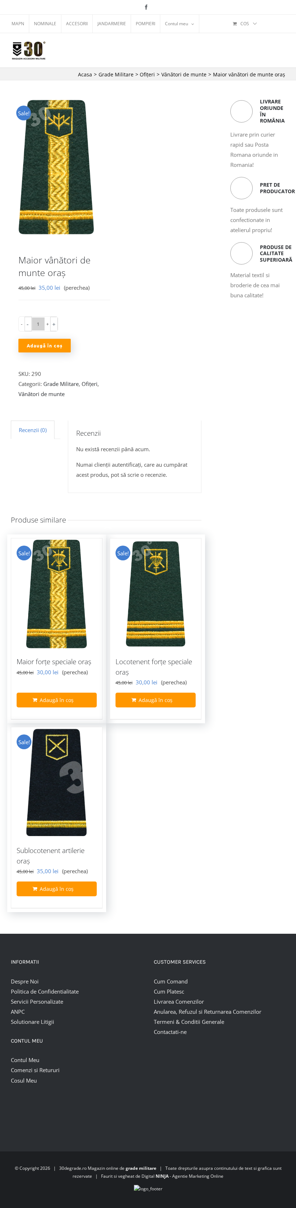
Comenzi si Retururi (35, 1070)
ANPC (18, 1011)
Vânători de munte (41, 394)
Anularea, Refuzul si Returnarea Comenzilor (207, 1011)
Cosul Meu (24, 1080)
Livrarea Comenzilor (179, 1001)
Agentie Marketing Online (197, 1176)
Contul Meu (25, 1059)
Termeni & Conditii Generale (189, 1021)
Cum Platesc (169, 991)
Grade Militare (61, 383)
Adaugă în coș (44, 345)
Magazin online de (122, 1168)
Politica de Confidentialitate (45, 991)
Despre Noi (25, 981)
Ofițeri (89, 383)
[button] (28, 324)
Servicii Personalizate (37, 1001)
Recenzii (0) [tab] (33, 430)
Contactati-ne (170, 1031)
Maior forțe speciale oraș (54, 661)
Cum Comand (171, 981)
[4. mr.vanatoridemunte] (56, 167)
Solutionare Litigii (32, 1021)
